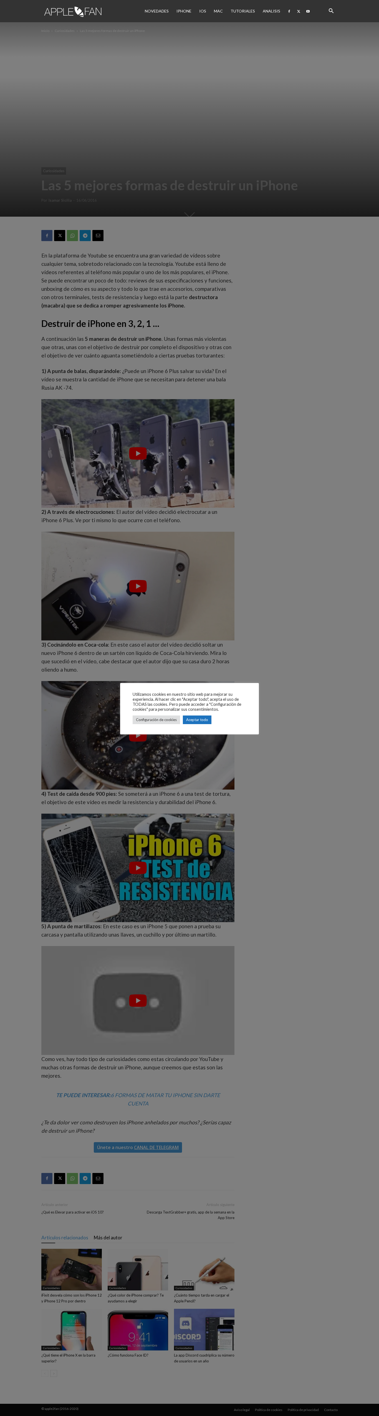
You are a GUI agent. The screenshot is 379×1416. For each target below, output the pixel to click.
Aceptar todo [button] (197, 719)
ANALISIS (271, 11)
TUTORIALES (243, 11)
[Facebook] (289, 11)
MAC (218, 11)
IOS (202, 11)
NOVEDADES (157, 11)
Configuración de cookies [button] (156, 719)
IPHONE (183, 11)
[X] (298, 11)
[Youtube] (308, 11)
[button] (331, 11)
